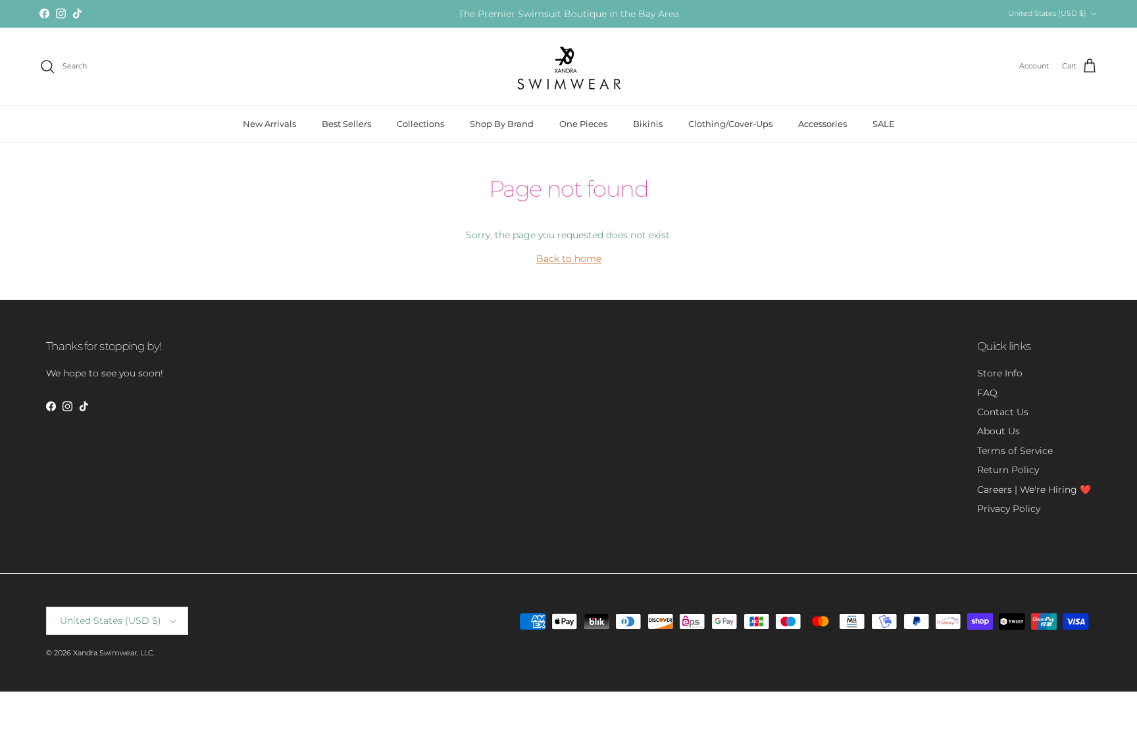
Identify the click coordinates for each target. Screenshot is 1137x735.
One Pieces (583, 123)
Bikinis (648, 123)
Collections (420, 123)
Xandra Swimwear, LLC (113, 652)
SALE (883, 123)
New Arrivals (269, 123)
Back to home (568, 259)
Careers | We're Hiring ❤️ (1034, 489)
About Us (998, 431)
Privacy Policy (1008, 509)
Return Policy (1008, 470)
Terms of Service (1015, 451)
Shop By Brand (502, 123)
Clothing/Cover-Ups (730, 123)
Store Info (1000, 373)
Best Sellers (346, 123)
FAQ (987, 393)
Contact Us (1002, 412)
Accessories (822, 123)
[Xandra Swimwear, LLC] (568, 66)
